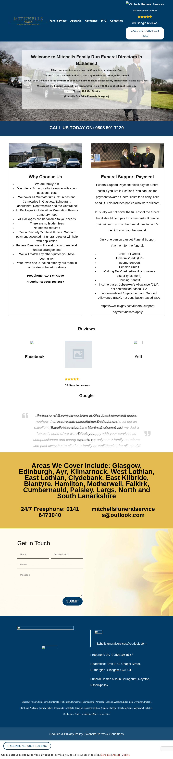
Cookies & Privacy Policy (66, 734)
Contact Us (116, 21)
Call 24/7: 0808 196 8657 (145, 33)
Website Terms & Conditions (104, 734)
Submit (72, 601)
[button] (144, 13)
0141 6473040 (54, 275)
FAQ (103, 21)
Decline (126, 754)
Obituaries (91, 21)
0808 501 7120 (109, 127)
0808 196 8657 (54, 281)
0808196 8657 (123, 654)
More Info (105, 754)
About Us (75, 21)
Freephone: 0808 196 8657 (27, 746)
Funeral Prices (58, 21)
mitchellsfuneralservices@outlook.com (123, 512)
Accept (116, 754)
